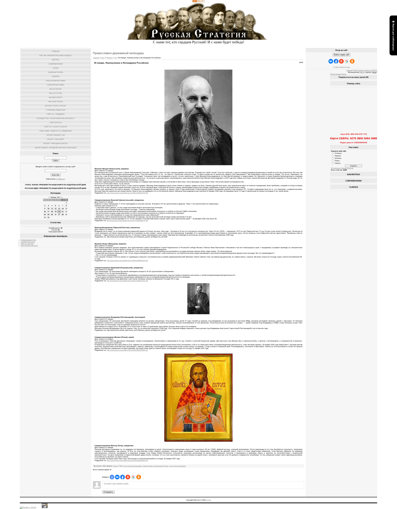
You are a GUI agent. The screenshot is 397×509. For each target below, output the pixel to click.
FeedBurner (60, 179)
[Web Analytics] (198, 2)
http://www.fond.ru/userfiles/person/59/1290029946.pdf (127, 350)
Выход (368, 70)
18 (52, 211)
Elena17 (115, 466)
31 (48, 217)
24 (48, 214)
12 (55, 209)
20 (59, 211)
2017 (103, 58)
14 (63, 209)
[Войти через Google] (133, 477)
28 (63, 214)
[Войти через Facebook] (122, 477)
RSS (374, 70)
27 (59, 214)
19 (55, 211)
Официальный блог (28, 240)
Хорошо (338, 156)
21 (63, 211)
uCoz (209, 500)
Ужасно (338, 163)
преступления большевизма (132, 466)
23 (45, 214)
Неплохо (338, 158)
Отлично (338, 153)
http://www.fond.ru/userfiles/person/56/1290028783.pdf (127, 193)
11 (52, 209)
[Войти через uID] (112, 477)
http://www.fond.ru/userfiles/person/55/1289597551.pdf (127, 281)
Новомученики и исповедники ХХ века (155, 466)
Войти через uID (341, 55)
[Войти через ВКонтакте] (117, 477)
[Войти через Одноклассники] (138, 477)
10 (48, 209)
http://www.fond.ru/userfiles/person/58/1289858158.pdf (127, 260)
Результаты (335, 168)
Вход (344, 74)
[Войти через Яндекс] (127, 477)
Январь (110, 58)
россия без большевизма (177, 466)
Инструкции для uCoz (29, 245)
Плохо (337, 161)
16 (45, 211)
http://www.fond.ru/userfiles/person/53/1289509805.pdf (127, 460)
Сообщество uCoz (28, 242)
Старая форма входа (341, 67)
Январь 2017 (56, 197)
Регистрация (336, 74)
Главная (96, 58)
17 (48, 211)
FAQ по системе (27, 244)
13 (59, 209)
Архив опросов (347, 168)
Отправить (108, 492)
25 (52, 214)
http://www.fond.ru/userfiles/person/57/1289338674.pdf (127, 220)
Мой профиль (359, 70)
